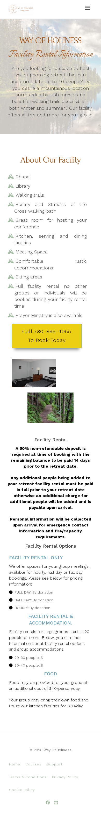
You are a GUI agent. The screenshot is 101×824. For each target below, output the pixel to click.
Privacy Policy (65, 777)
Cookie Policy (22, 790)
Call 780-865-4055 (46, 335)
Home (14, 764)
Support (55, 764)
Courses (33, 764)
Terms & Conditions (28, 777)
